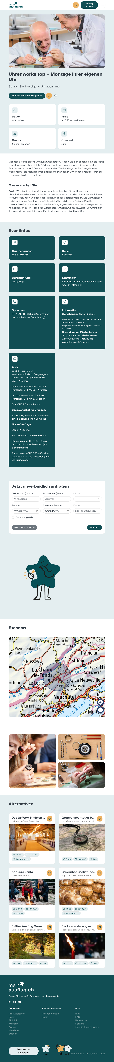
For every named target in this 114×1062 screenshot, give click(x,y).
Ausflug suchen (89, 5)
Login (45, 1017)
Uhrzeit (77, 493)
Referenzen (81, 1020)
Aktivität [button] (13, 1020)
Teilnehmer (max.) (53, 493)
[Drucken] (55, 96)
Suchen (13, 1033)
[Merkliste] (76, 5)
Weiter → (95, 527)
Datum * (16, 505)
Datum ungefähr (24, 517)
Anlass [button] (12, 1027)
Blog (77, 1013)
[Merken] (49, 96)
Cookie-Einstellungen (87, 1027)
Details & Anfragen (32, 837)
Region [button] (12, 1017)
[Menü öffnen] (102, 5)
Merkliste (14, 1030)
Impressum (92, 1053)
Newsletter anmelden (23, 1051)
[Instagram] (10, 1002)
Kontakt (79, 1023)
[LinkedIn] (19, 1002)
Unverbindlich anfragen (25, 95)
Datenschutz (77, 1053)
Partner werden (50, 1013)
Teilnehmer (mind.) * (23, 493)
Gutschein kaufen (24, 527)
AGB (102, 1053)
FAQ (77, 1017)
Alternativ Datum (52, 505)
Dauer (76, 505)
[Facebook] (14, 1002)
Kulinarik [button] (13, 1023)
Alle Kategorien (17, 1013)
